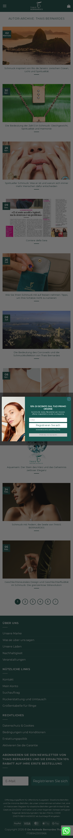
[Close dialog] (68, 398)
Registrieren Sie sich (48, 425)
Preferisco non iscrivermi (48, 435)
